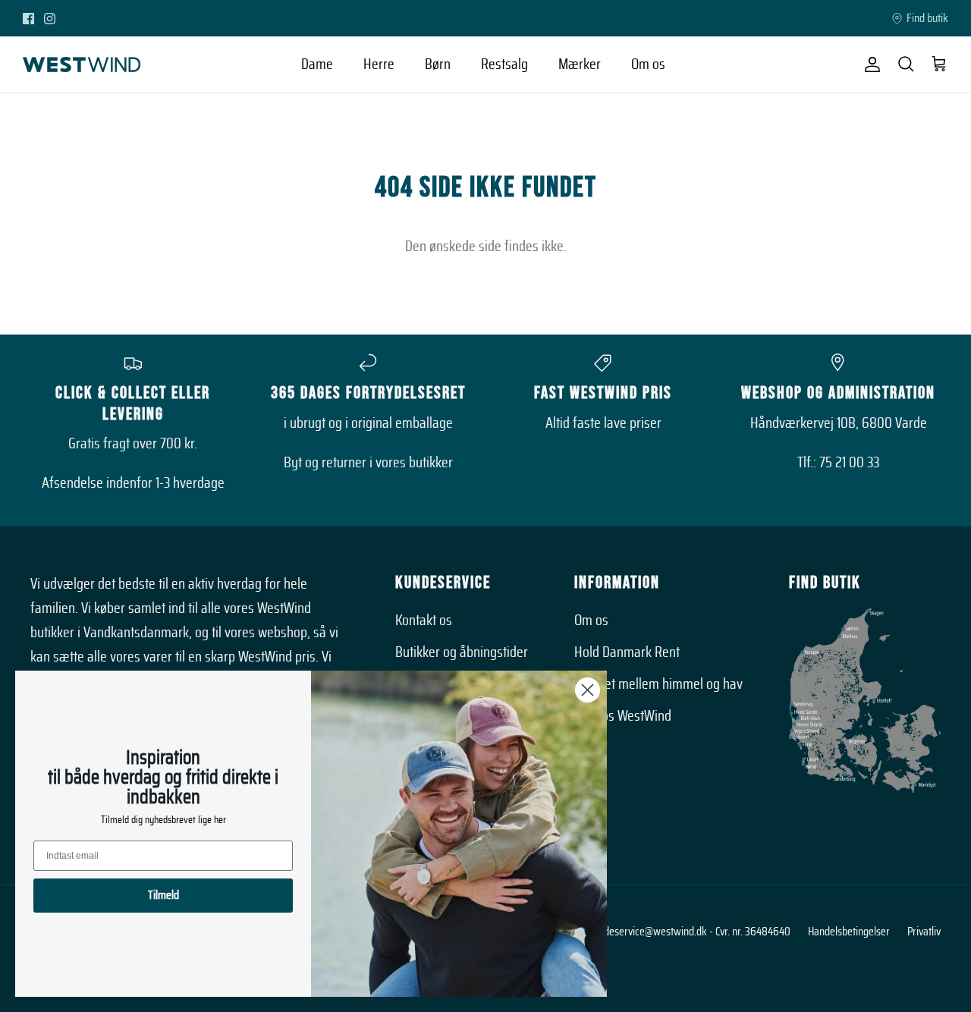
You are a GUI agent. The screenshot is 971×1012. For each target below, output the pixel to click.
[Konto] (869, 64)
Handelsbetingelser (849, 932)
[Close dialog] (587, 690)
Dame (317, 64)
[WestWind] (81, 64)
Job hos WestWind (622, 716)
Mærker (579, 64)
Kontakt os (423, 620)
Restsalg (504, 64)
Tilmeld (163, 895)
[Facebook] (28, 18)
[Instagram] (49, 18)
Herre (378, 64)
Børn (438, 64)
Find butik (927, 18)
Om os (648, 64)
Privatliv (924, 932)
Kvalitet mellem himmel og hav (658, 684)
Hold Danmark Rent (627, 652)
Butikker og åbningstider (461, 652)
